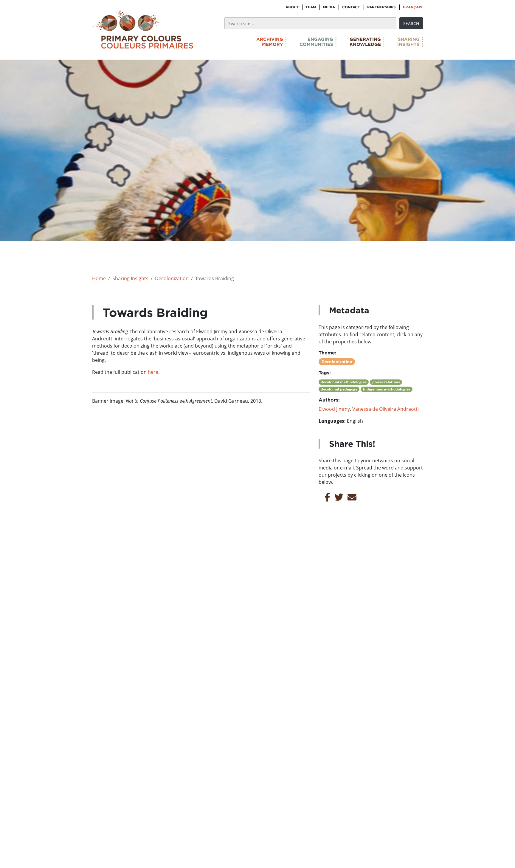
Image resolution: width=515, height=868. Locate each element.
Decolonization (172, 278)
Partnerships (381, 7)
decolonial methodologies (344, 382)
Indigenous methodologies (386, 389)
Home (99, 278)
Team (310, 7)
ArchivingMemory (269, 42)
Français (412, 7)
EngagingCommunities (316, 42)
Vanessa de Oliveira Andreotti (385, 409)
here (153, 372)
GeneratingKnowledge (365, 42)
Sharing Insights (130, 278)
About (292, 7)
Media (329, 7)
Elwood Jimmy (334, 409)
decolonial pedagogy (339, 389)
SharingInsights (408, 42)
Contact (351, 7)
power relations (386, 382)
